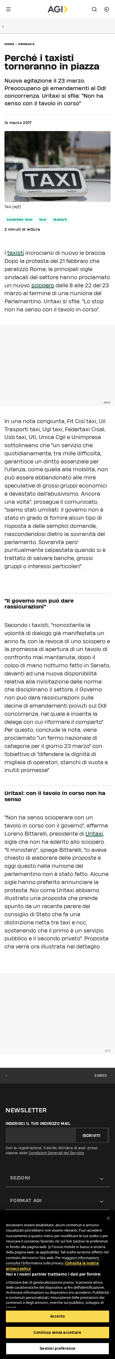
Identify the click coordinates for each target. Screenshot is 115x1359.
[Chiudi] (108, 1218)
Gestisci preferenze (57, 1348)
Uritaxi (94, 833)
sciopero (42, 285)
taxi (42, 220)
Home (9, 44)
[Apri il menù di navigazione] (8, 9)
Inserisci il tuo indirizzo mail (38, 1123)
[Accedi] (106, 9)
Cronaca (26, 44)
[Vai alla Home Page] (57, 9)
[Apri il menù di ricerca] (94, 9)
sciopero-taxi (19, 220)
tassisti (60, 220)
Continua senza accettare (57, 1332)
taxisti (15, 253)
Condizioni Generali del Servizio (56, 1153)
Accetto (57, 1316)
